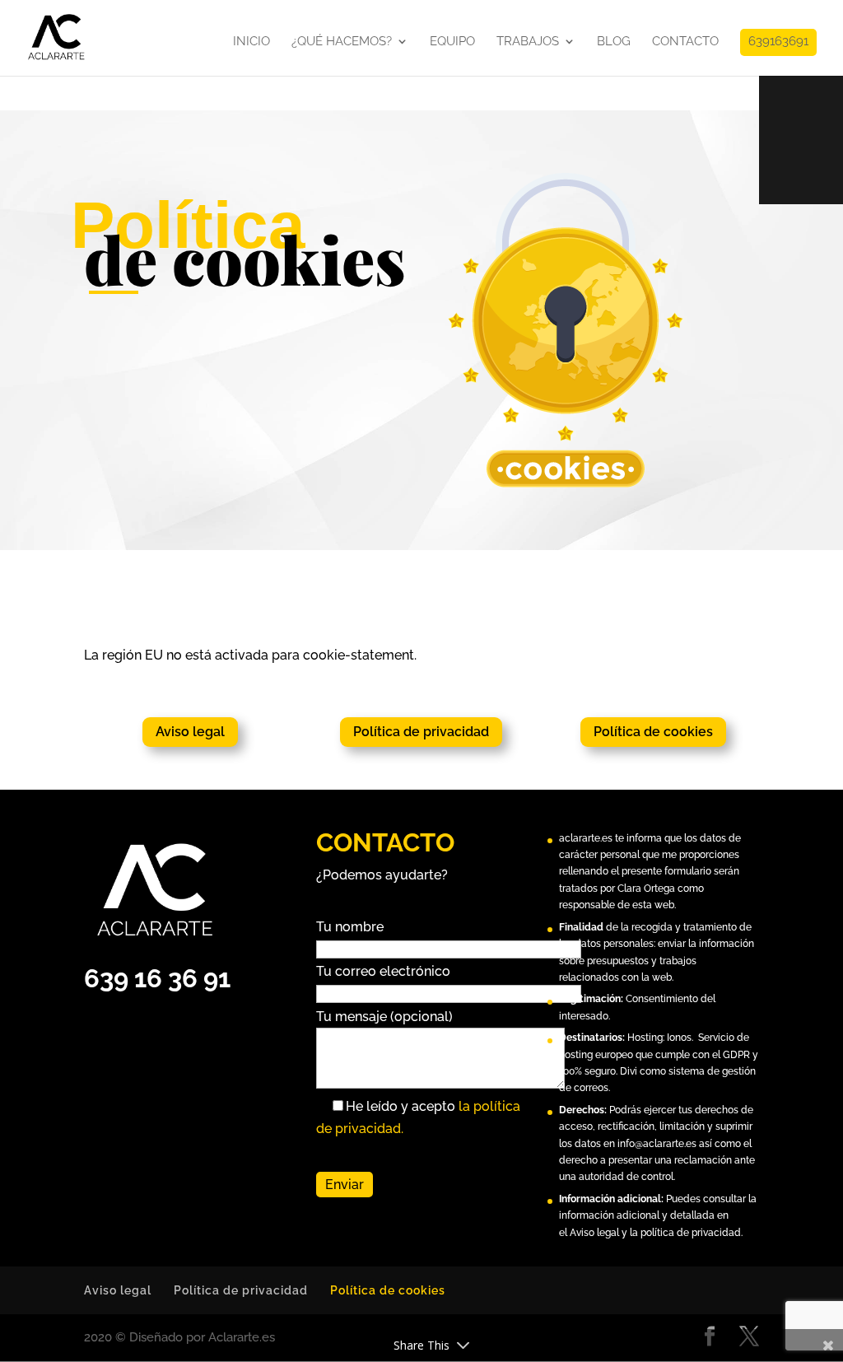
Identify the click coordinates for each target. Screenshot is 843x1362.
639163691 (778, 42)
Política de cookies (653, 731)
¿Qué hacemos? (341, 42)
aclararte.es (585, 838)
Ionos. (680, 1037)
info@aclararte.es (656, 1144)
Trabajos (527, 42)
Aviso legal (190, 731)
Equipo (452, 42)
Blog (614, 42)
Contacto (685, 42)
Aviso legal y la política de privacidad (655, 1232)
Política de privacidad (421, 731)
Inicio (251, 42)
